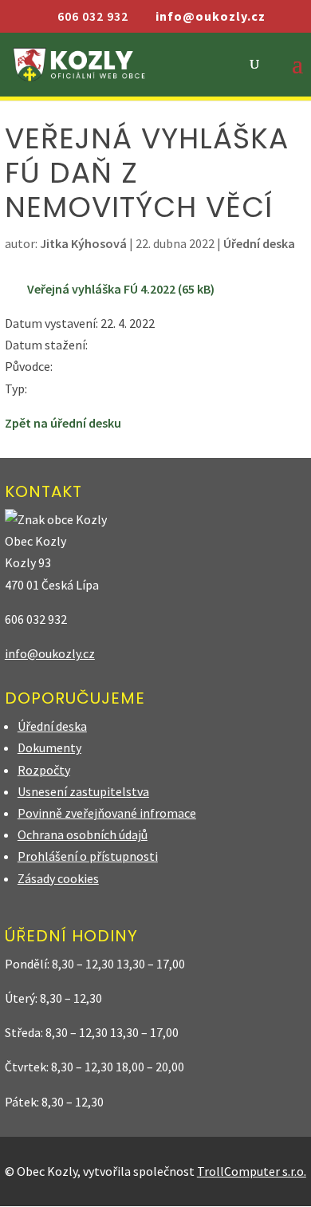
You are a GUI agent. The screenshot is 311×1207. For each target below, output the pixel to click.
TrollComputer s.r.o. (251, 1171)
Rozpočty (44, 770)
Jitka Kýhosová (83, 243)
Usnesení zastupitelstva (83, 791)
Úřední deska (259, 243)
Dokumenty (49, 747)
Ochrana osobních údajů (83, 834)
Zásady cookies (58, 878)
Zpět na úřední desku (63, 423)
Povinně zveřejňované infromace (107, 813)
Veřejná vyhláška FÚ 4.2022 (101, 289)
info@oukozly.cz (50, 653)
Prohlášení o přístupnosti (88, 856)
